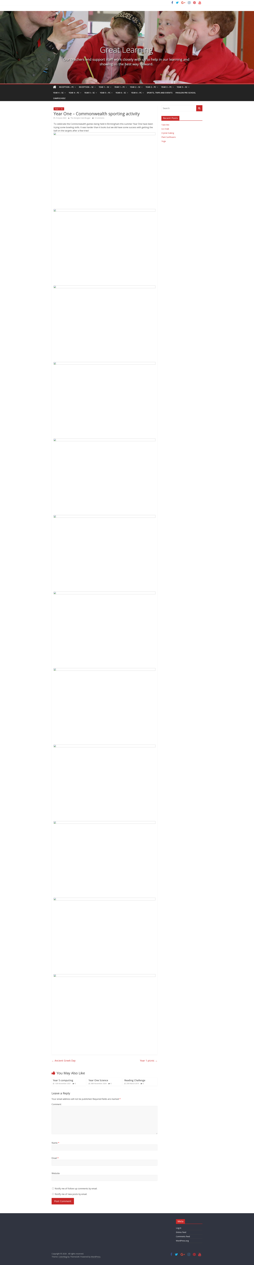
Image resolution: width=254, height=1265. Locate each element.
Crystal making (167, 133)
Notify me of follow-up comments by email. (76, 1188)
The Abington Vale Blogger (81, 118)
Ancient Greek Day (64, 1060)
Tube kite (165, 124)
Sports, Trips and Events (159, 92)
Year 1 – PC (119, 87)
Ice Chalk (165, 129)
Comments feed (183, 1236)
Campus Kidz (59, 98)
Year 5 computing (63, 1080)
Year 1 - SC (59, 109)
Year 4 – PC (74, 92)
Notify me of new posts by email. (71, 1194)
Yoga (163, 141)
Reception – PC (66, 87)
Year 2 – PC (151, 87)
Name (55, 1142)
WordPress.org (182, 1240)
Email (55, 1158)
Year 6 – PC (136, 92)
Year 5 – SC (89, 92)
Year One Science (98, 1080)
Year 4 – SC (58, 92)
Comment (56, 1104)
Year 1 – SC (104, 87)
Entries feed (181, 1232)
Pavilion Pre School (186, 92)
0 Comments (99, 118)
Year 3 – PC (166, 87)
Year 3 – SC (182, 87)
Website (56, 1173)
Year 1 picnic (148, 1060)
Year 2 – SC (135, 87)
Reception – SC (86, 87)
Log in (178, 1228)
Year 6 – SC (121, 92)
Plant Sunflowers (168, 137)
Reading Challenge (134, 1080)
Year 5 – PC (105, 92)
